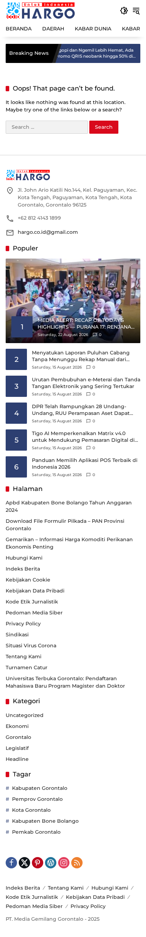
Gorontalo (18, 737)
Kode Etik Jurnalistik (32, 601)
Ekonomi (17, 726)
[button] (124, 10)
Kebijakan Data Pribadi (35, 591)
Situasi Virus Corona (31, 645)
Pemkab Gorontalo (36, 832)
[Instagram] (63, 862)
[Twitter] (24, 862)
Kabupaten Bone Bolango (45, 821)
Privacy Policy (23, 623)
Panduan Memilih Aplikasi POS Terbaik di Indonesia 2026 (84, 463)
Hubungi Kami (24, 558)
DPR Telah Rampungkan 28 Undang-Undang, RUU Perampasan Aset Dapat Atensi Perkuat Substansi (81, 410)
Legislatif (17, 748)
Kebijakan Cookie (28, 580)
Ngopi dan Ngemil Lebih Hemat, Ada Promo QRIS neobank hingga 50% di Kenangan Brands (83, 53)
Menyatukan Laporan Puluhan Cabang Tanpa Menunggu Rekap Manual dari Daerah (81, 356)
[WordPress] (50, 862)
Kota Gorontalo (31, 810)
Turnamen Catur (26, 667)
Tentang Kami (23, 656)
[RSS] (77, 862)
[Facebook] (11, 862)
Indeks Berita (23, 569)
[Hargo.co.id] (40, 10)
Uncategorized (25, 715)
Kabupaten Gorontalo (39, 788)
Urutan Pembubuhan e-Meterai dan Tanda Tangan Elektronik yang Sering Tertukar (86, 383)
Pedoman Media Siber (34, 612)
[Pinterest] (37, 862)
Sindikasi (17, 634)
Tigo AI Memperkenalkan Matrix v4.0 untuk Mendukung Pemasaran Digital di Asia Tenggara (83, 437)
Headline (17, 759)
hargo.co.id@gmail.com (48, 232)
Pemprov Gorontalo (37, 799)
